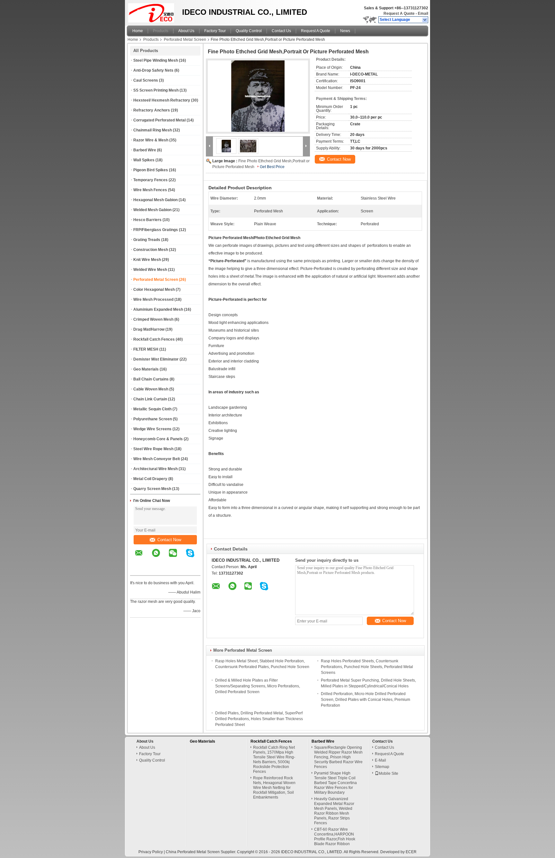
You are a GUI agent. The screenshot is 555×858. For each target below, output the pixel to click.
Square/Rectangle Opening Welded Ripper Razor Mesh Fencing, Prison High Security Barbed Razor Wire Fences (338, 757)
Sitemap (382, 766)
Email (423, 13)
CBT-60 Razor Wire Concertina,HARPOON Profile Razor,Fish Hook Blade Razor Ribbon (334, 836)
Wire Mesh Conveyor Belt (156, 459)
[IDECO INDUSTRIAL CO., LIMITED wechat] (177, 557)
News (345, 31)
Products (160, 31)
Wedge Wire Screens (152, 429)
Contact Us (281, 31)
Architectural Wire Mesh (155, 469)
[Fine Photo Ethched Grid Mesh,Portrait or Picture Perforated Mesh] (258, 96)
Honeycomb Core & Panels (158, 439)
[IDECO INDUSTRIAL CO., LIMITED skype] (194, 557)
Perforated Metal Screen (185, 39)
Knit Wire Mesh (147, 259)
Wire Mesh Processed (153, 299)
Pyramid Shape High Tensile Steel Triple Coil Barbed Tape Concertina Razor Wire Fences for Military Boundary (335, 783)
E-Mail (380, 760)
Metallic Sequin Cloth (152, 409)
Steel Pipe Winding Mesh (155, 60)
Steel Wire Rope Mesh (153, 449)
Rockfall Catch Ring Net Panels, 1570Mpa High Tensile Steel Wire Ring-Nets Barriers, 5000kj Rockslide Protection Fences (274, 759)
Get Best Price (272, 167)
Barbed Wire (144, 150)
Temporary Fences (150, 180)
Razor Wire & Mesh (150, 140)
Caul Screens (145, 80)
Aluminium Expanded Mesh (158, 309)
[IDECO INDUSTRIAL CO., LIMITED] (425, 20)
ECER (411, 852)
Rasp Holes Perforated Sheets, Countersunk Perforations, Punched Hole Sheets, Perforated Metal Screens (367, 667)
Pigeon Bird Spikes (150, 170)
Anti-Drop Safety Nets (153, 70)
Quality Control (249, 31)
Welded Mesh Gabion (152, 210)
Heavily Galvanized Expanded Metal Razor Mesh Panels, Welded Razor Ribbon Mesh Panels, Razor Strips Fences (334, 811)
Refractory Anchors (151, 110)
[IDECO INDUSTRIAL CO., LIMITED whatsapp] (160, 557)
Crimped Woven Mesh (153, 319)
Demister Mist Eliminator (156, 359)
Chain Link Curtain (150, 399)
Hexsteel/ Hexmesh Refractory (161, 100)
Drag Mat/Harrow (148, 329)
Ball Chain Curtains (151, 379)
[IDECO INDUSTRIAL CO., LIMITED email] (143, 557)
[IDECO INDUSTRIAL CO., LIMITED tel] (139, 569)
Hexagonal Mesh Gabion (155, 200)
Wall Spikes (143, 160)
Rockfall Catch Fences (154, 339)
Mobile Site (388, 773)
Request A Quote (399, 13)
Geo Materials (146, 369)
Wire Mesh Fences (150, 190)
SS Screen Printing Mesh (156, 90)
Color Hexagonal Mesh (154, 289)
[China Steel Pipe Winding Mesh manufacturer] (153, 11)
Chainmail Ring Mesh (152, 130)
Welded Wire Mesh (150, 269)
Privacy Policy (150, 852)
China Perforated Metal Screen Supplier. (201, 852)
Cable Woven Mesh (150, 389)
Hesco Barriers (147, 220)
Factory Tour (215, 31)
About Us (186, 31)
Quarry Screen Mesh (152, 489)
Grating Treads (146, 239)
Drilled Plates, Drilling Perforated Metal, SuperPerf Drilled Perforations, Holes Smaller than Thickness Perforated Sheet (259, 719)
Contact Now (169, 539)
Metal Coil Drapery (150, 479)
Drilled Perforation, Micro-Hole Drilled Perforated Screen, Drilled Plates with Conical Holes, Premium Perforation (365, 700)
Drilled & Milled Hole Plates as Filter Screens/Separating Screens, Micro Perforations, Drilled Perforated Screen (257, 686)
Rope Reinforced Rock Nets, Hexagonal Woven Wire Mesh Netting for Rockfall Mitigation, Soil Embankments (274, 788)
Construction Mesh (150, 249)
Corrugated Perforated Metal (159, 120)
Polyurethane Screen (152, 419)
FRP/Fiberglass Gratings (155, 230)
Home (137, 31)
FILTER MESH (145, 349)
